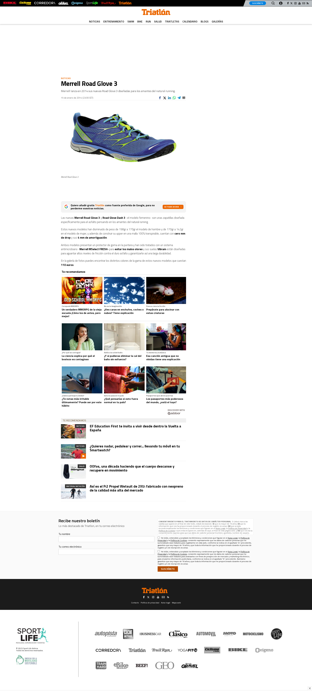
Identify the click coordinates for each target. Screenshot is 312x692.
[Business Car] (150, 633)
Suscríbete (257, 3)
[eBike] (121, 665)
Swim (130, 21)
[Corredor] (108, 650)
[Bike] (238, 650)
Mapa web (176, 602)
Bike (140, 21)
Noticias (94, 21)
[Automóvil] (206, 634)
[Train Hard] (101, 666)
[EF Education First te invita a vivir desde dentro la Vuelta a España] (73, 431)
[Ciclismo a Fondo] (212, 650)
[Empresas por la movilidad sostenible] (26, 659)
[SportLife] (92, 3)
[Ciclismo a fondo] (25, 3)
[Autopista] (106, 634)
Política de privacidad (150, 602)
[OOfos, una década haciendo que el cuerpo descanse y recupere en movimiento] (73, 471)
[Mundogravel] (189, 665)
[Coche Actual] (128, 634)
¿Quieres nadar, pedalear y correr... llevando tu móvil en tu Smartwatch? (135, 448)
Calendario (189, 21)
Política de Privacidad (237, 528)
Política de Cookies (167, 530)
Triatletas (172, 21)
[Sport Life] (276, 634)
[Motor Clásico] (178, 634)
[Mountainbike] (9, 3)
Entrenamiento (113, 21)
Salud (158, 21)
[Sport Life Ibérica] (32, 636)
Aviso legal (165, 602)
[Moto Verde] (229, 634)
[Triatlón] (125, 3)
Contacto (135, 602)
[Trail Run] (108, 3)
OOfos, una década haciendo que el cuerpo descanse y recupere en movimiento (132, 468)
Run (148, 21)
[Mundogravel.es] (63, 3)
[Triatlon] (156, 12)
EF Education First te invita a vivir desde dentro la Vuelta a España (135, 428)
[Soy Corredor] (44, 3)
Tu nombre (64, 534)
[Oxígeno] (264, 650)
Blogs (204, 21)
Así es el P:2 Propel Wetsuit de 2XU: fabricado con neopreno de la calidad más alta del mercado (136, 488)
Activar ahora (171, 206)
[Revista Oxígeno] (77, 3)
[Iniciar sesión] (280, 3)
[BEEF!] (142, 665)
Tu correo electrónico (70, 546)
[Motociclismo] (253, 634)
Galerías (217, 21)
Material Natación (75, 486)
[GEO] (165, 665)
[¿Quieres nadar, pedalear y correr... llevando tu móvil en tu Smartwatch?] (73, 451)
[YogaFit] (187, 650)
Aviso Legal (220, 528)
